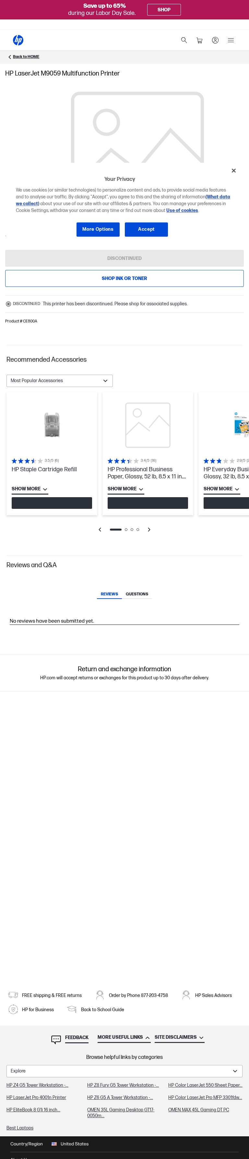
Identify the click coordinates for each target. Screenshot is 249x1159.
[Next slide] (149, 529)
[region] (124, 205)
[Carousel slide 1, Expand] (137, 158)
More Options (97, 229)
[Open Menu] (231, 40)
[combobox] (59, 381)
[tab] (109, 595)
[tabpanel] (124, 466)
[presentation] (137, 158)
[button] (124, 359)
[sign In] (215, 40)
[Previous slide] (99, 529)
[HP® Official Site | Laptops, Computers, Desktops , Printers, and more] (18, 40)
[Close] (234, 171)
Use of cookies (182, 210)
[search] (184, 40)
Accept (146, 229)
